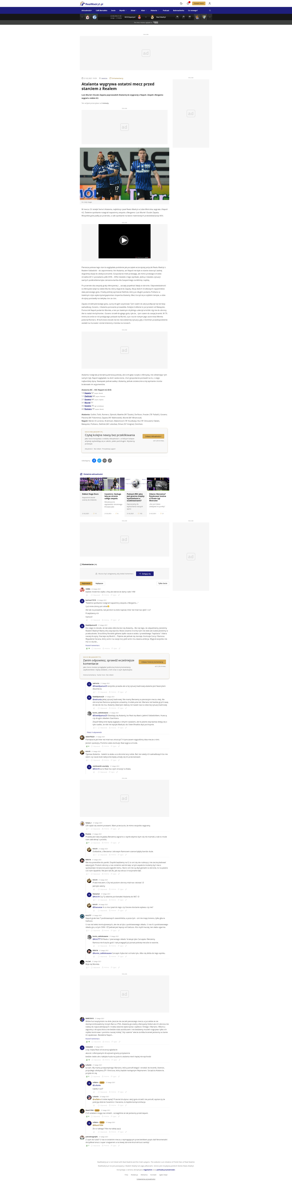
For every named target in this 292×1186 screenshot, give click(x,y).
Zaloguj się (146, 574)
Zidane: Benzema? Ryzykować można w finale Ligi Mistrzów (157, 497)
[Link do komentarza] (118, 595)
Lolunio (88, 1065)
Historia (154, 10)
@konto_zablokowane (102, 953)
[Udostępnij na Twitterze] (99, 461)
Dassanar (96, 894)
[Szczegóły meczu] (87, 17)
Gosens (88, 399)
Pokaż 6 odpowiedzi (94, 732)
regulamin (147, 1170)
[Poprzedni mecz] (82, 17)
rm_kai (88, 961)
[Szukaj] (210, 10)
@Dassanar (97, 907)
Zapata (88, 393)
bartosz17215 (91, 600)
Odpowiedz (96, 595)
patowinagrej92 (92, 1137)
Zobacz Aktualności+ (153, 436)
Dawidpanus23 (91, 625)
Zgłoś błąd (163, 1175)
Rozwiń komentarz (93, 645)
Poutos (88, 834)
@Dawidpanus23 (100, 686)
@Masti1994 (98, 1125)
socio (102, 1082)
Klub (143, 10)
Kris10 (88, 751)
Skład (133, 10)
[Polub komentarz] (88, 595)
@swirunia (97, 699)
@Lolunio (97, 1085)
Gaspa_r (89, 823)
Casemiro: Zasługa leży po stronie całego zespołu (112, 496)
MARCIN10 (90, 1018)
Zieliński (88, 396)
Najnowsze (86, 583)
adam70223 (90, 737)
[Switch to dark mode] (181, 3)
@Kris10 (96, 769)
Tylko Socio (162, 583)
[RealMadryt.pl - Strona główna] (91, 3)
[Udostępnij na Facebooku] (94, 461)
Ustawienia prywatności (146, 1179)
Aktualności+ (87, 10)
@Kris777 (97, 939)
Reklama (144, 1175)
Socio (113, 10)
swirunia (96, 683)
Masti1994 (90, 1110)
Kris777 (88, 915)
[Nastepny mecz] (210, 17)
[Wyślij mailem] (105, 461)
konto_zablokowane (100, 713)
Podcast (166, 10)
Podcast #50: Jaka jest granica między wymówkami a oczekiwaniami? (135, 497)
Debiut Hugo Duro (90, 494)
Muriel (87, 402)
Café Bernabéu (101, 10)
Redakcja (134, 1175)
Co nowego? (193, 10)
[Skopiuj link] (110, 461)
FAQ (126, 1175)
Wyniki (122, 10)
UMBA (88, 589)
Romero (88, 409)
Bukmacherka (178, 10)
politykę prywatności (166, 1170)
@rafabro (97, 1099)
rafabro (95, 1082)
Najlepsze (99, 583)
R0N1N (88, 860)
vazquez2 (89, 1047)
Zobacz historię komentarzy (152, 662)
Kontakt (153, 1175)
